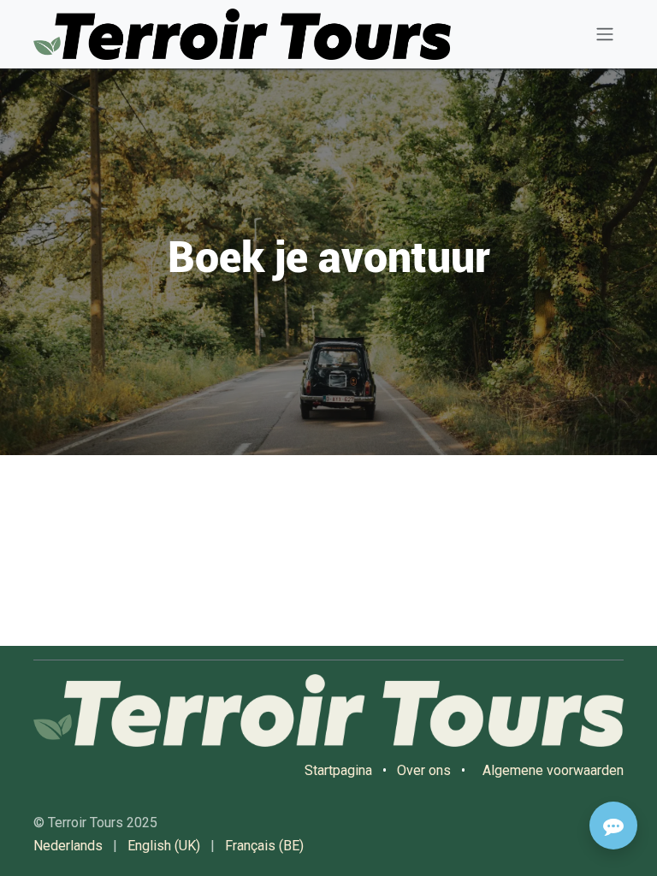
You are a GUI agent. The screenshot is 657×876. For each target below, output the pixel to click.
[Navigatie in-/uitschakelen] (605, 34)
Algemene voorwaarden (553, 770)
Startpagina (338, 770)
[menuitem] (68, 846)
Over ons (424, 770)
